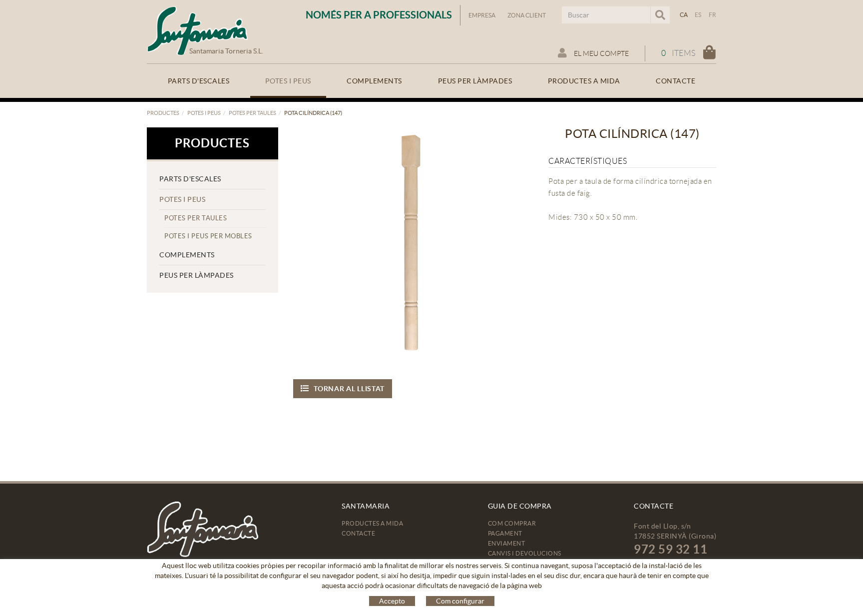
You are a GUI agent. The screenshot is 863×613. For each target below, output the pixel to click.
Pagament (505, 533)
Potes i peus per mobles (208, 236)
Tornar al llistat (349, 389)
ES (698, 14)
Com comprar (512, 523)
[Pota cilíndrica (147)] (409, 244)
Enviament (506, 543)
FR (713, 14)
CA (684, 14)
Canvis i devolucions (524, 553)
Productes (163, 113)
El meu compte (600, 53)
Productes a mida (372, 523)
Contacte (358, 533)
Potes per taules (252, 113)
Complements (187, 255)
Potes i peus (204, 113)
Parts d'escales (190, 179)
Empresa (481, 15)
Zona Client (526, 15)
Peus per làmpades (196, 275)
